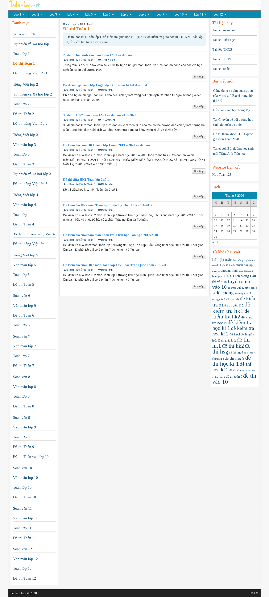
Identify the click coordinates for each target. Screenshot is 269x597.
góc (223, 265)
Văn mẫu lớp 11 (25, 518)
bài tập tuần (222, 259)
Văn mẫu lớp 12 (25, 559)
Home (66, 24)
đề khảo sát (232, 299)
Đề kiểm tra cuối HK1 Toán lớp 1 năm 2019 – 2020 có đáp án (106, 145)
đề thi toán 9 (234, 376)
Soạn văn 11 (22, 508)
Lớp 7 (124, 14)
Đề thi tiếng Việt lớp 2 (30, 123)
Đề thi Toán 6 (23, 315)
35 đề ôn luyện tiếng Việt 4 (34, 234)
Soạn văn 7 (21, 336)
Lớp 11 (198, 14)
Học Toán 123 (221, 174)
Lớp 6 (107, 14)
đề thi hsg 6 (236, 352)
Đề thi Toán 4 (23, 224)
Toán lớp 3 (21, 154)
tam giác (217, 276)
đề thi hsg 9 (234, 358)
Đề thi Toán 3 (23, 164)
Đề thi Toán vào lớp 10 (31, 456)
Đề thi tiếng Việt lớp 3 (30, 184)
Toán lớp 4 (21, 214)
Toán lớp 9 (21, 437)
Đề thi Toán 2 (23, 114)
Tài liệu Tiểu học (223, 40)
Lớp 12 (218, 14)
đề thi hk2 (233, 346)
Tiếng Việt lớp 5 (25, 255)
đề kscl (234, 334)
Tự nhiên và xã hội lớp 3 (32, 174)
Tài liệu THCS (222, 49)
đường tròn (243, 287)
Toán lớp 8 (21, 396)
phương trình (229, 270)
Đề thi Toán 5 (23, 284)
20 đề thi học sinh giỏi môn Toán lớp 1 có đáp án (97, 55)
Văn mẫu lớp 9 (24, 427)
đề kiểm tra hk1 (231, 307)
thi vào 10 (219, 282)
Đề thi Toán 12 (24, 578)
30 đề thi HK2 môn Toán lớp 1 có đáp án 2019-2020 (99, 115)
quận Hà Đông (246, 271)
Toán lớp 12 (22, 568)
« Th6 (216, 242)
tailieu (70, 60)
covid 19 (216, 265)
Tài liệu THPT (222, 59)
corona (251, 260)
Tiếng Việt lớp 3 (25, 135)
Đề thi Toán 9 (23, 447)
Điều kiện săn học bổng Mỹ (231, 110)
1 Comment (108, 120)
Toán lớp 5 (21, 274)
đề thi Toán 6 (248, 370)
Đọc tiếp (199, 76)
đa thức (232, 287)
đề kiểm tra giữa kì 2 (231, 305)
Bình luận (107, 90)
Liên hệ (254, 593)
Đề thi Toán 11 (24, 538)
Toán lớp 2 (21, 104)
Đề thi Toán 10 (24, 497)
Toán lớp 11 (22, 528)
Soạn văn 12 (22, 549)
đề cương (225, 292)
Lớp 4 (71, 14)
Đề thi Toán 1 (87, 60)
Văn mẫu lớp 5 (24, 265)
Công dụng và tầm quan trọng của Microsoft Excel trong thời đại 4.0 (233, 95)
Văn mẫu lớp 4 (24, 205)
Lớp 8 (142, 14)
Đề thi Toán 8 (23, 406)
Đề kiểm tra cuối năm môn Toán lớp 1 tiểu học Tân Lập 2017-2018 (110, 235)
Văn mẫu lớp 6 (24, 305)
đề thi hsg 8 (218, 358)
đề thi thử (235, 370)
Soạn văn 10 (22, 468)
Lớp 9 (160, 14)
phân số (216, 271)
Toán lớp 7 (21, 356)
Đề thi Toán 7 (23, 366)
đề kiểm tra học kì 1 (232, 325)
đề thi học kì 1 (231, 360)
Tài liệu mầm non (224, 30)
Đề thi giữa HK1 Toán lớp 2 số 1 (86, 179)
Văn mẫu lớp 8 (24, 387)
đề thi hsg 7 (249, 352)
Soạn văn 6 (21, 295)
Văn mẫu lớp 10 (25, 477)
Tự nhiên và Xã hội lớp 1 (32, 44)
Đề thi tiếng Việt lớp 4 (30, 244)
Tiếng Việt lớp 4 (25, 195)
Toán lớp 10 (22, 487)
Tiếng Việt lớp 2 (25, 84)
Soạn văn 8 (21, 377)
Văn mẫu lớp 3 (24, 145)
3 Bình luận (108, 60)
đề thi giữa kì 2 (227, 340)
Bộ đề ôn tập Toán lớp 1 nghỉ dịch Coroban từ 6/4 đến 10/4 (105, 85)
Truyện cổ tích (24, 34)
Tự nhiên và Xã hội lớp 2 (32, 94)
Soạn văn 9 (21, 417)
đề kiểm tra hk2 (231, 314)
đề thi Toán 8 (218, 377)
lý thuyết (230, 265)
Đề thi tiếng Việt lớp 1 (30, 73)
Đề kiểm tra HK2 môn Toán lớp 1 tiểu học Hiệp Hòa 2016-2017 (107, 205)
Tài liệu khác (220, 69)
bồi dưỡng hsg (240, 260)
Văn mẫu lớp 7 (24, 346)
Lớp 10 (179, 14)
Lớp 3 (53, 14)
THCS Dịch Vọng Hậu (239, 276)
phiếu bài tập (244, 265)
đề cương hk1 (241, 293)
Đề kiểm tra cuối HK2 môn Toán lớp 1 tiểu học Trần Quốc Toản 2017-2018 (116, 265)
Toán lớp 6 (21, 325)
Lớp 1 (17, 14)
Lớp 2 (35, 14)
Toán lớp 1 (21, 53)
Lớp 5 (89, 14)
